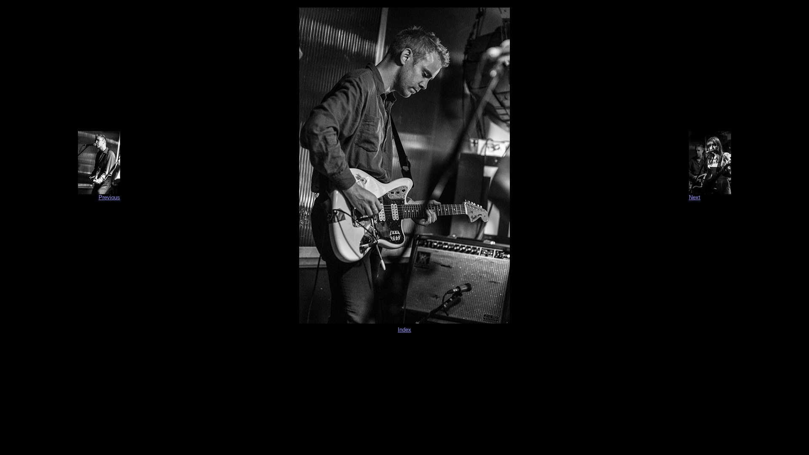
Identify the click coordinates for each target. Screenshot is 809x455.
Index (404, 330)
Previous (109, 197)
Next (694, 197)
